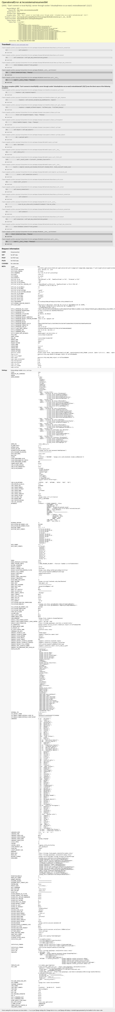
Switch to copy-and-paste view (19, 44)
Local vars (8, 52)
